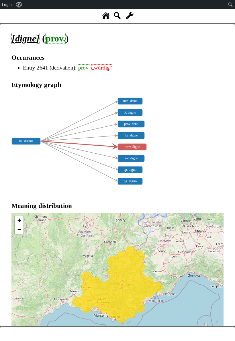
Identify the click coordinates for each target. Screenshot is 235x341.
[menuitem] (19, 4)
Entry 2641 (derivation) (49, 68)
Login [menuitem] (7, 4)
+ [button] (19, 220)
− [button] (19, 229)
